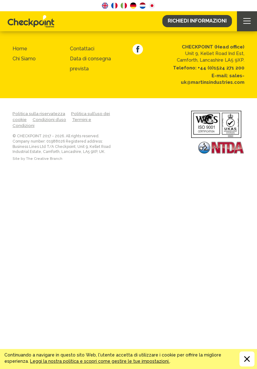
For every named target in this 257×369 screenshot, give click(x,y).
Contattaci (82, 49)
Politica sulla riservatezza (39, 113)
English (105, 6)
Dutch (142, 6)
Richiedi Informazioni (197, 21)
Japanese (152, 6)
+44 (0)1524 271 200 (221, 68)
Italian (124, 6)
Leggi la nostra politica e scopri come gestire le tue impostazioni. (100, 361)
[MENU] (247, 21)
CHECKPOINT (33, 21)
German (133, 6)
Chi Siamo (24, 59)
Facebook (137, 49)
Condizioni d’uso (49, 119)
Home (20, 49)
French (114, 6)
